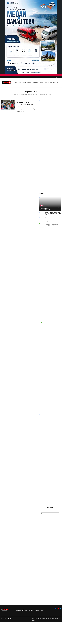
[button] (60, 80)
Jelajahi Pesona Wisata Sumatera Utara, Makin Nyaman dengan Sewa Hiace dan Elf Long (53, 213)
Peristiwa (29, 82)
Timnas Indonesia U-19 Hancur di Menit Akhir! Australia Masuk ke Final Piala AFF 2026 (53, 218)
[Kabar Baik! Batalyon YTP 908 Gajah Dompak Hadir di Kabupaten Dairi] (41, 226)
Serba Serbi (35, 82)
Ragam (3, 108)
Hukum (24, 82)
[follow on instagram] (56, 77)
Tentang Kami (3, 77)
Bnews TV (55, 82)
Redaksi (42, 82)
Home (15, 82)
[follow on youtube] (58, 77)
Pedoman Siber (48, 82)
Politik (19, 82)
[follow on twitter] (60, 77)
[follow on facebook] (54, 77)
